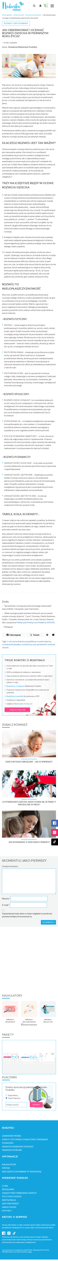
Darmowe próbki (11, 1136)
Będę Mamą (13, 1095)
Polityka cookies (11, 1196)
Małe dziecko (19, 15)
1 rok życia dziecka (16, 641)
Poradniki (7, 1143)
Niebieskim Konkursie (23, 704)
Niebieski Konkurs (12, 1150)
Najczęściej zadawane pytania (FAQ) (21, 1171)
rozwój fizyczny (28, 644)
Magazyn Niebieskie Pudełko (17, 1146)
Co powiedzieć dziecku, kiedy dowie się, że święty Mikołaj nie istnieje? (29, 803)
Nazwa (6, 898)
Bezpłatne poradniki (15, 696)
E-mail (6, 905)
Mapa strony (9, 1207)
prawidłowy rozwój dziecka (38, 641)
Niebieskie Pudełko (13, 6)
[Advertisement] (29, 960)
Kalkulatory (9, 1164)
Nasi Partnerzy (10, 1203)
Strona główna (7, 15)
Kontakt (7, 1210)
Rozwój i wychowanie (33, 15)
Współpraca (9, 1200)
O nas (5, 1186)
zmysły (5, 647)
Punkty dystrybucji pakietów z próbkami (25, 1139)
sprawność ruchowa (46, 644)
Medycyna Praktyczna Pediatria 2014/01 (36, 622)
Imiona (6, 1168)
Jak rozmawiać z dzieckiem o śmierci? (29, 842)
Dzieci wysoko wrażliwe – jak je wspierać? (29, 761)
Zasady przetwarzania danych (19, 1193)
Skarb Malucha (14, 1098)
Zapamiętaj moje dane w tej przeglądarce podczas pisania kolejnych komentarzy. (27, 915)
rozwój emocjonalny (11, 644)
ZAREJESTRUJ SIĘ (17, 710)
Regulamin (8, 1189)
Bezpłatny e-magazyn (16, 686)
